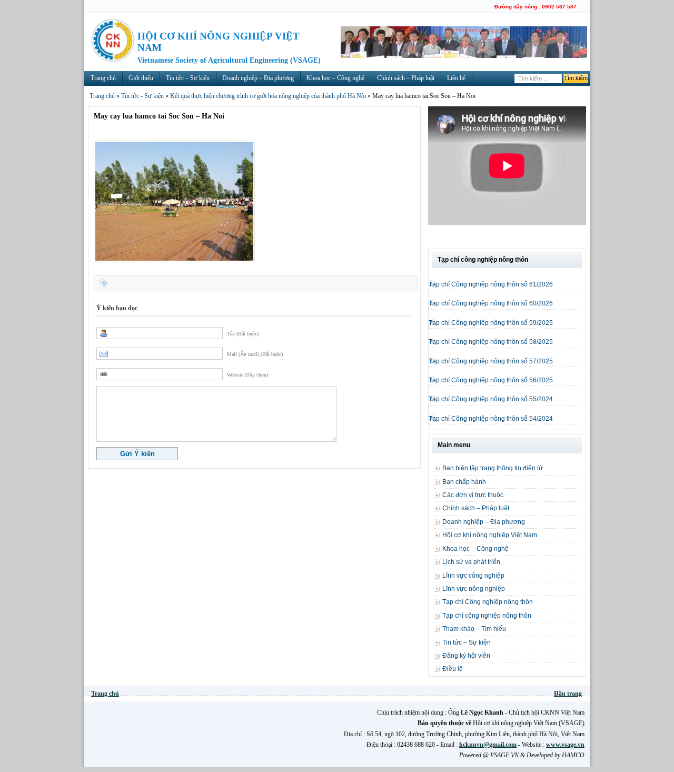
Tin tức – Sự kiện (188, 78)
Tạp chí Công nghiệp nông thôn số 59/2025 (491, 322)
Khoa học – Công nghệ (335, 78)
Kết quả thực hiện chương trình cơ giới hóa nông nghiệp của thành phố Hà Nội (268, 96)
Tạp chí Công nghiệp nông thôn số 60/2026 (491, 303)
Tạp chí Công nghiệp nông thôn (487, 602)
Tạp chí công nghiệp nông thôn (486, 615)
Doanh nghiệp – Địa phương (258, 78)
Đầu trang (568, 693)
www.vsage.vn (565, 744)
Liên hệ (456, 78)
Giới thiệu (140, 78)
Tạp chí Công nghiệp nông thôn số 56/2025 (491, 380)
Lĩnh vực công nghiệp (473, 575)
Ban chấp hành (464, 482)
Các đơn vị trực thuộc (472, 495)
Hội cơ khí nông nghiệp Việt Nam (489, 535)
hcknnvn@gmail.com (488, 744)
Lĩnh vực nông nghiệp (473, 588)
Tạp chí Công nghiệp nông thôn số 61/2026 (491, 284)
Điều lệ (452, 668)
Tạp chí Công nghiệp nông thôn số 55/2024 (491, 399)
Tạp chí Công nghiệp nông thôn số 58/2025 (491, 341)
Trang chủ (103, 78)
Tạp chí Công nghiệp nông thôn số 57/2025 (491, 361)
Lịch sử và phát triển (471, 562)
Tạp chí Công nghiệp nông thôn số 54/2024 (491, 418)
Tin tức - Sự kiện (142, 96)
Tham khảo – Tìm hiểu (474, 628)
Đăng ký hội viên (466, 655)
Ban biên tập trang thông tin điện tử (492, 468)
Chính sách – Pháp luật (405, 78)
